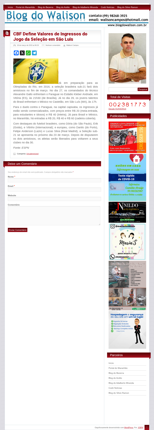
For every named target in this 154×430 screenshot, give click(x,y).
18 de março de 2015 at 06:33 (28, 45)
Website (12, 195)
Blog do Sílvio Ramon (127, 7)
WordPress (128, 428)
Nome (11, 176)
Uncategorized (32, 154)
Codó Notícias (107, 7)
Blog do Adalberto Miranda (85, 7)
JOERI (140, 428)
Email (10, 186)
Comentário (14, 205)
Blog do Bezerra (45, 7)
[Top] (146, 428)
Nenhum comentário (53, 45)
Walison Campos (72, 45)
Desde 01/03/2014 (117, 109)
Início (10, 7)
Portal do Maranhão (25, 7)
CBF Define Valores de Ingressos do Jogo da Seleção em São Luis (50, 36)
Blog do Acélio (63, 7)
